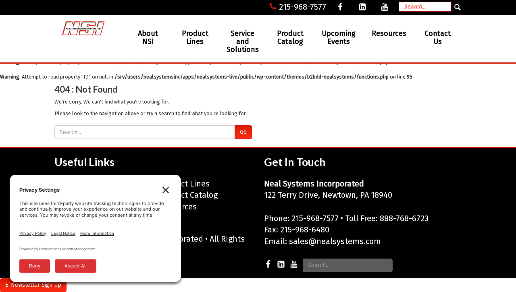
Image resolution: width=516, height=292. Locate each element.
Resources (389, 33)
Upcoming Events (339, 37)
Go (243, 131)
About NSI (148, 37)
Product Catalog (290, 37)
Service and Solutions (243, 41)
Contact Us (437, 37)
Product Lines (195, 37)
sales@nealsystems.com (335, 241)
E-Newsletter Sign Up (33, 285)
